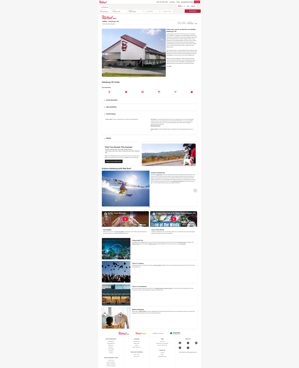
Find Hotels (111, 351)
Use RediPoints (104, 7)
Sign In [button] (193, 6)
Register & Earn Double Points (113, 161)
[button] (104, 55)
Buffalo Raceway (136, 244)
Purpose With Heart (137, 347)
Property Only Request (110, 364)
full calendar (182, 244)
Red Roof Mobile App (162, 356)
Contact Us (162, 341)
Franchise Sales (136, 341)
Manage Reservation (187, 2)
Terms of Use (136, 354)
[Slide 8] (138, 77)
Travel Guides (111, 349)
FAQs (162, 354)
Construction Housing (110, 366)
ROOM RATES (192, 11)
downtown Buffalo (119, 232)
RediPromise (110, 345)
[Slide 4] (133, 77)
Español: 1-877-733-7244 (162, 345)
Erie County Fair (182, 242)
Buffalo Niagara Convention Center (164, 288)
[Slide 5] (134, 77)
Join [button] (188, 6)
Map (196, 23)
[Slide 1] (129, 77)
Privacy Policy (136, 356)
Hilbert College (157, 265)
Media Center (136, 343)
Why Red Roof (111, 341)
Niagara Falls (159, 175)
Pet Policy (111, 347)
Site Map (162, 353)
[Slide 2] (130, 77)
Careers (136, 345)
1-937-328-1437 (190, 23)
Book (197, 2)
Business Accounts (111, 362)
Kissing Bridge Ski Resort (178, 181)
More (170, 66)
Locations (172, 2)
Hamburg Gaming (153, 244)
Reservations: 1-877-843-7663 (162, 343)
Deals (178, 2)
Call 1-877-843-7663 (162, 2)
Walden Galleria (142, 311)
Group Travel (111, 360)
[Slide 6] (135, 77)
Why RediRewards (111, 343)
